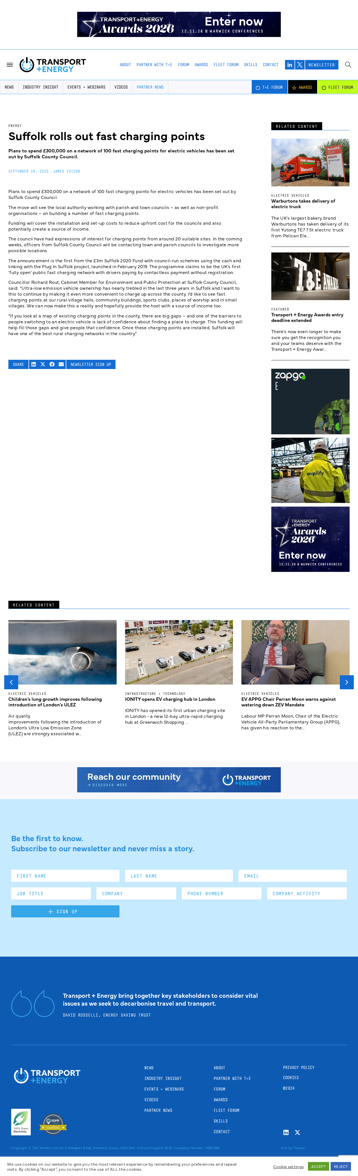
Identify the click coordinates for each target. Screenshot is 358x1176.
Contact (271, 64)
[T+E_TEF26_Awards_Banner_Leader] (179, 35)
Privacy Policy (298, 1067)
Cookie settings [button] (288, 1166)
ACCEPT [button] (318, 1166)
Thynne (299, 1147)
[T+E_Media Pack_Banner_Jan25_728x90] (179, 790)
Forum (183, 64)
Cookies (291, 1077)
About (125, 64)
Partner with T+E (154, 64)
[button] (33, 364)
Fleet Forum (226, 64)
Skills (250, 64)
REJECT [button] (341, 1166)
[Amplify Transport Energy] (310, 501)
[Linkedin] (286, 1132)
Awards (201, 64)
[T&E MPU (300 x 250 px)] (310, 432)
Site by (286, 1147)
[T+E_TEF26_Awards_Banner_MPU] (310, 570)
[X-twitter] (297, 1132)
